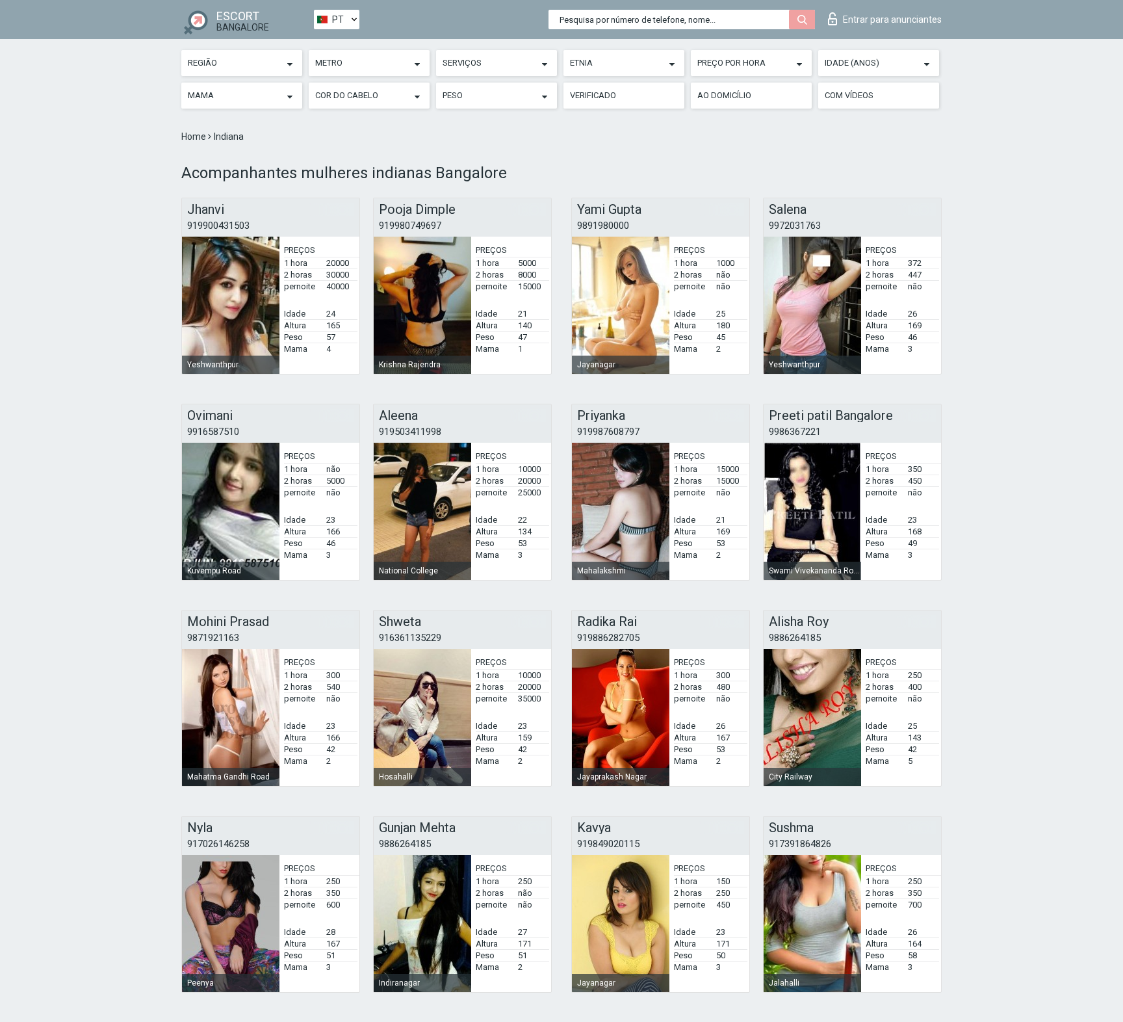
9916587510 (213, 432)
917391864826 (800, 844)
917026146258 (218, 844)
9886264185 (795, 638)
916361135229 (410, 638)
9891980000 (603, 225)
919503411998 (410, 432)
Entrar (892, 19)
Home (194, 136)
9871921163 (213, 638)
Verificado (593, 95)
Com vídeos (849, 95)
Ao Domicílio (724, 95)
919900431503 (218, 225)
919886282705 (608, 638)
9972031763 (795, 225)
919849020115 (608, 844)
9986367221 (795, 432)
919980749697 (410, 225)
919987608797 (608, 432)
